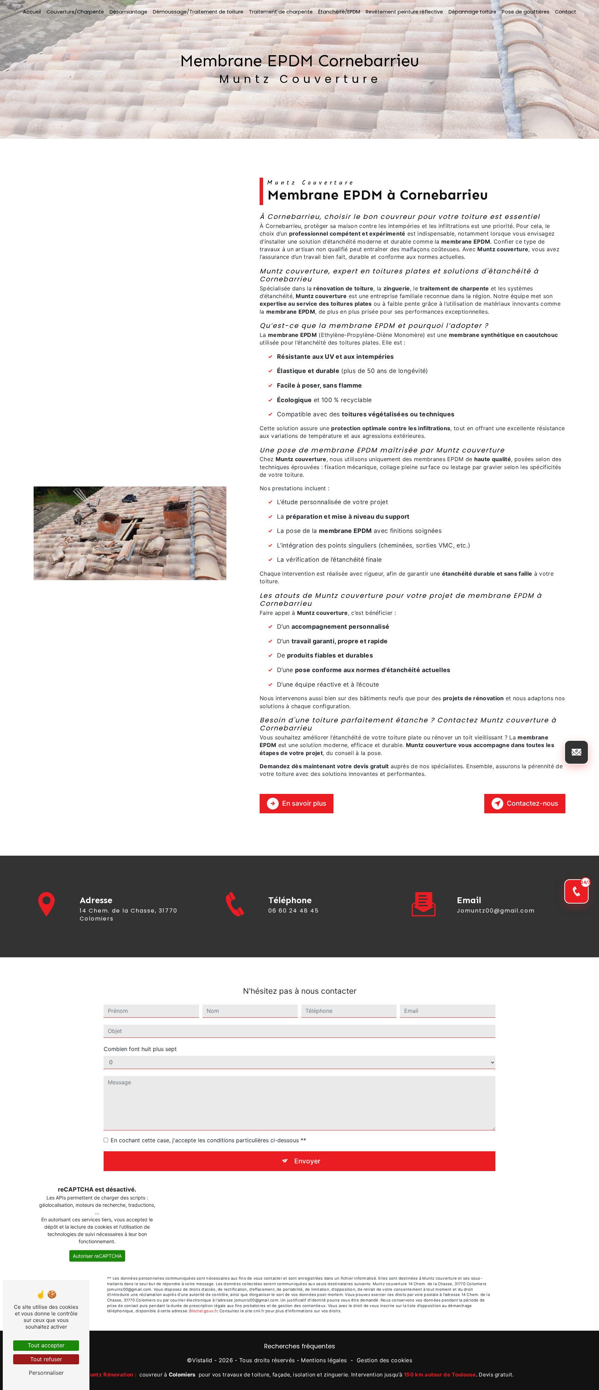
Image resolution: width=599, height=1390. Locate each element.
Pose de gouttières (525, 11)
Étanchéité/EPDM (339, 11)
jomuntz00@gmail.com (496, 911)
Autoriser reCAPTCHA (97, 1256)
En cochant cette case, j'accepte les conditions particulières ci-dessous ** (208, 1140)
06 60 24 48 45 (293, 911)
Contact (565, 11)
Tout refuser (46, 1359)
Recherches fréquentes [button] (299, 1346)
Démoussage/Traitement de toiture (198, 11)
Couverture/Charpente (75, 11)
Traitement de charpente (281, 11)
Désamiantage (128, 11)
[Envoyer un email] (576, 752)
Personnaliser (46, 1372)
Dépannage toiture (472, 11)
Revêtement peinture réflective (404, 11)
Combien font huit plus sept (140, 1048)
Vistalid (202, 1360)
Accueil (32, 11)
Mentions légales (324, 1360)
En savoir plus (304, 803)
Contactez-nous (532, 803)
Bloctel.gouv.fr (203, 1310)
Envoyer (307, 1161)
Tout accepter (46, 1345)
